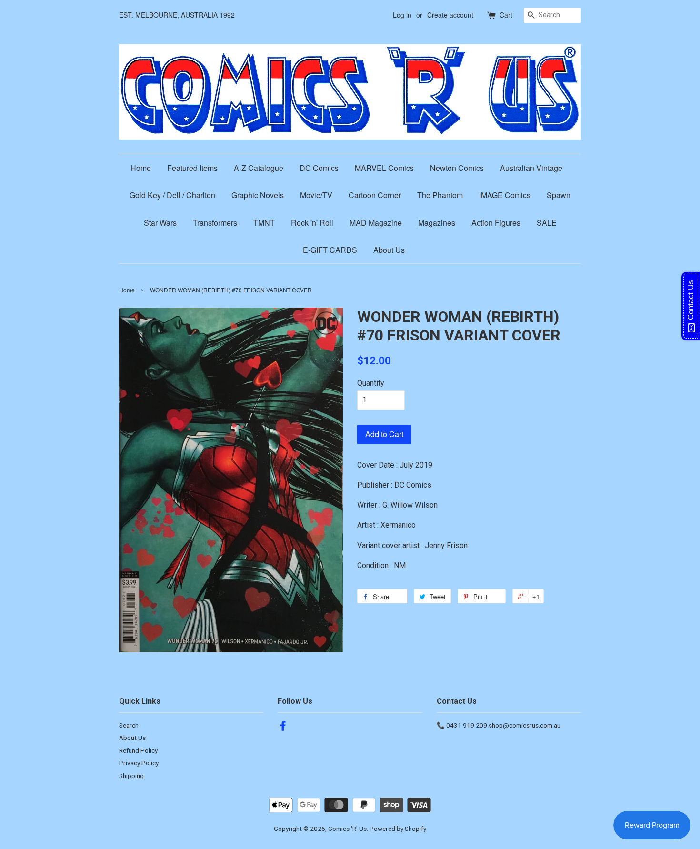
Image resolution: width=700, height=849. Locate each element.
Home (140, 167)
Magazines (436, 222)
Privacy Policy (139, 763)
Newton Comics (457, 167)
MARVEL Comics (384, 167)
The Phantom (440, 195)
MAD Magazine (376, 222)
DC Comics (319, 167)
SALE (547, 222)
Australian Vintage (531, 167)
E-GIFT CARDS (330, 249)
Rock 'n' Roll (312, 222)
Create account (450, 15)
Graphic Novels (257, 195)
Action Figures (495, 222)
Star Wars (160, 222)
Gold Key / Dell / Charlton (172, 195)
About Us (389, 249)
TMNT (264, 222)
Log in (402, 15)
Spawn (558, 195)
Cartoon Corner (375, 195)
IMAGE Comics (504, 195)
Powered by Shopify (398, 828)
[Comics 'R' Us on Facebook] (283, 727)
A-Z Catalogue (258, 167)
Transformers (215, 222)
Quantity (370, 383)
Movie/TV (316, 195)
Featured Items (192, 167)
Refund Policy (138, 750)
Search (129, 725)
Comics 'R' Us (347, 828)
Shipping (131, 775)
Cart (506, 15)
